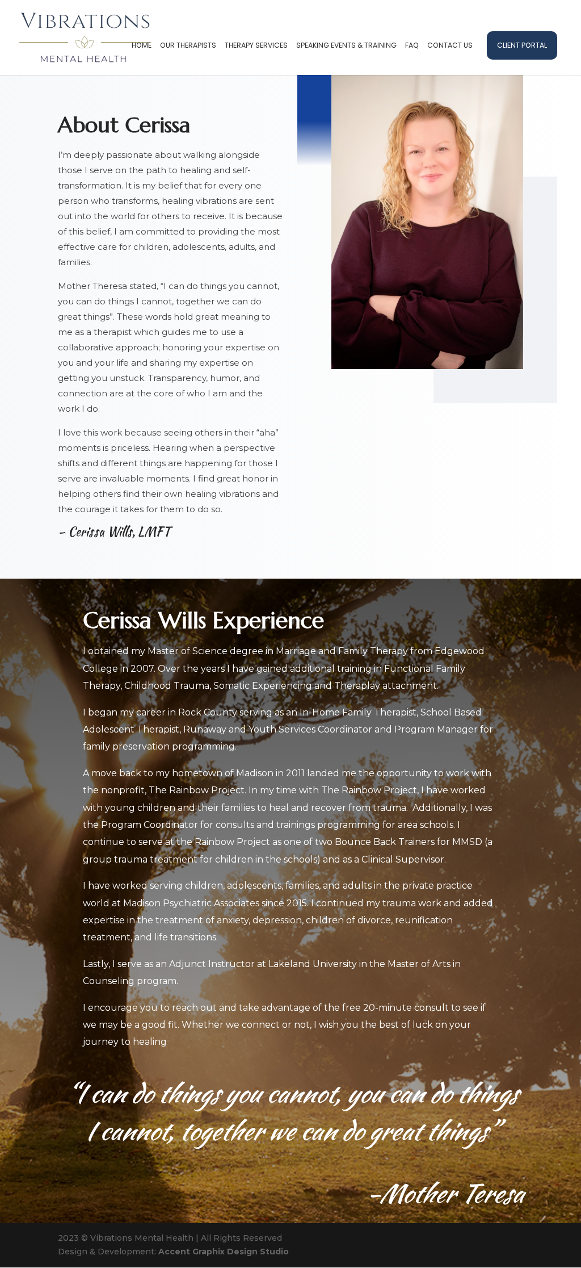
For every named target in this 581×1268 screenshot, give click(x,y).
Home (141, 45)
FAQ (412, 45)
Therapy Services (256, 45)
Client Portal (522, 45)
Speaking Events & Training (346, 45)
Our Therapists (188, 45)
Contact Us (450, 45)
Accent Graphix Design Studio (223, 1251)
